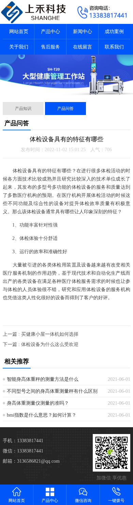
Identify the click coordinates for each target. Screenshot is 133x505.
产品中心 (50, 31)
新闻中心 (82, 31)
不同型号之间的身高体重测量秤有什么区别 (52, 391)
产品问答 (65, 108)
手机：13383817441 (23, 440)
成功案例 (114, 31)
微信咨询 (83, 500)
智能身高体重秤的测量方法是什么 (42, 379)
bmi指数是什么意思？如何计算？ (41, 415)
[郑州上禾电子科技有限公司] (33, 12)
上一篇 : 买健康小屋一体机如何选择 (40, 334)
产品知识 (23, 108)
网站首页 (18, 31)
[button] (61, 89)
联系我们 (114, 46)
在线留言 (82, 46)
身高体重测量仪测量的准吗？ (38, 403)
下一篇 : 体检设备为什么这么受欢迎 (40, 344)
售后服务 (50, 46)
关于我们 (18, 46)
